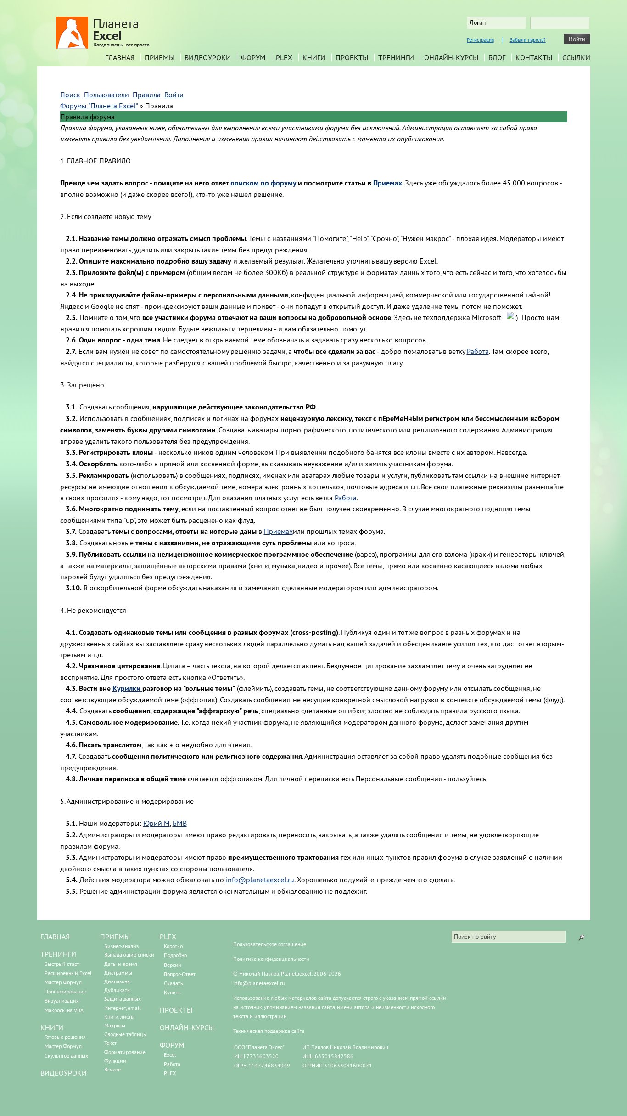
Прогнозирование (65, 991)
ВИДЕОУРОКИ (63, 1072)
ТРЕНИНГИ (58, 954)
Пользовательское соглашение (269, 944)
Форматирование (125, 1052)
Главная (119, 57)
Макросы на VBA (64, 1010)
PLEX (284, 57)
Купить (172, 992)
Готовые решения (65, 1036)
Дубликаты (117, 990)
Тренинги (396, 57)
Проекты (352, 57)
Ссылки (576, 57)
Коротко (173, 945)
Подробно (175, 955)
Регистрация (480, 40)
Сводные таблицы (125, 1034)
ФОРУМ (172, 1044)
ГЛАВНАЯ (55, 936)
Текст (110, 1042)
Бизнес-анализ (121, 945)
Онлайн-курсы (451, 57)
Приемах (278, 531)
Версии (172, 964)
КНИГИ (51, 1027)
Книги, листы (119, 1016)
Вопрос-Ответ (180, 973)
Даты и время (120, 963)
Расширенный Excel (68, 973)
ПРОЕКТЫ (176, 1010)
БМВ (180, 823)
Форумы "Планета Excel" (99, 105)
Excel (170, 1054)
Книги (313, 57)
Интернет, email (122, 1007)
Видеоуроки (208, 57)
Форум (253, 57)
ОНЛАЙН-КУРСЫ (187, 1027)
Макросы (114, 1025)
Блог (496, 57)
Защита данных (122, 998)
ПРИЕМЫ (115, 936)
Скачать (173, 983)
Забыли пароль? (528, 40)
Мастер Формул (63, 982)
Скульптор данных (66, 1055)
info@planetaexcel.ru (260, 879)
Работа (478, 351)
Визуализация (62, 1000)
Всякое (112, 1069)
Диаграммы (118, 972)
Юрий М (156, 823)
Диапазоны (117, 981)
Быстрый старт (62, 963)
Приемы (159, 57)
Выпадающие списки (129, 954)
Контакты (533, 57)
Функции (115, 1060)
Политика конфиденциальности (271, 958)
